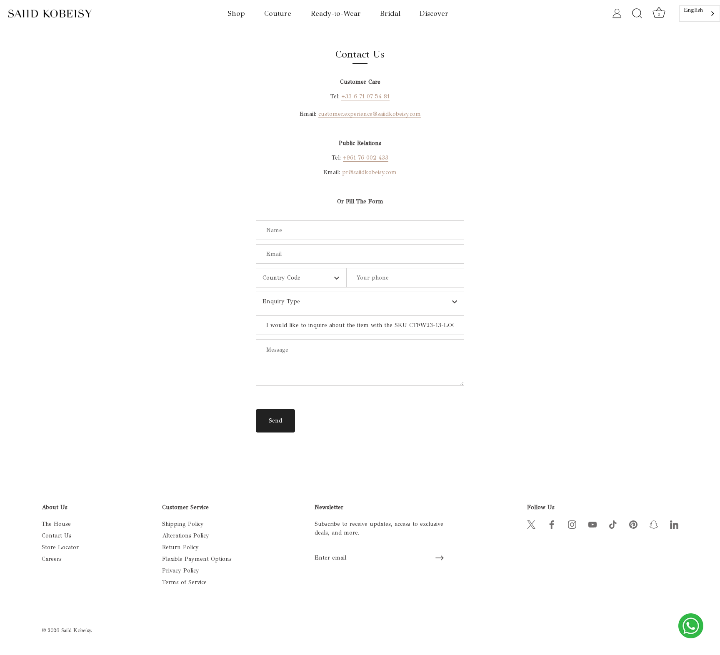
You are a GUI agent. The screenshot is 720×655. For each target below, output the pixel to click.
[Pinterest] (633, 524)
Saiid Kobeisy (76, 630)
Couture (277, 13)
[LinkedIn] (674, 524)
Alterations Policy (185, 535)
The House (56, 524)
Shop (236, 13)
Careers (52, 558)
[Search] (637, 14)
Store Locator (60, 547)
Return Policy (180, 547)
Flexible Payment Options (197, 558)
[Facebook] (552, 524)
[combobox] (699, 13)
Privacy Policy (180, 570)
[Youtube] (592, 524)
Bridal (390, 13)
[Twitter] (531, 524)
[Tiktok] (613, 524)
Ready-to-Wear (336, 13)
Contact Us (56, 535)
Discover (434, 13)
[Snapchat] (654, 524)
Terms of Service (184, 582)
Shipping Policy (183, 524)
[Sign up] (439, 558)
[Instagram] (572, 524)
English (693, 10)
